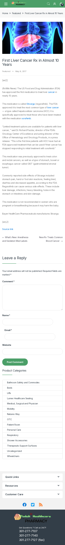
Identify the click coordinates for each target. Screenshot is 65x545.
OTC (9, 419)
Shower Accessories (17, 440)
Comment (8, 281)
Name (6, 315)
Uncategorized (14, 451)
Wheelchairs (13, 456)
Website (6, 345)
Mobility (11, 409)
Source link (7, 229)
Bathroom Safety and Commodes (23, 382)
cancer (51, 92)
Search (48, 3)
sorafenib (26, 118)
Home (5, 13)
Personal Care (14, 430)
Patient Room (13, 424)
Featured (16, 13)
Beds (9, 387)
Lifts (9, 393)
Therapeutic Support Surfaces (22, 445)
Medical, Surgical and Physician (22, 403)
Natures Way (13, 414)
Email (8, 330)
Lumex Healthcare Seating (20, 398)
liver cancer (53, 107)
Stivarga (31, 104)
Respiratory (12, 435)
